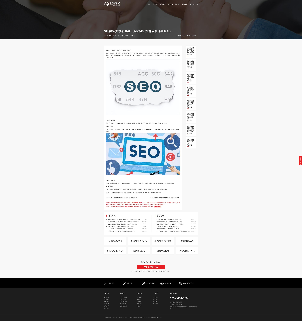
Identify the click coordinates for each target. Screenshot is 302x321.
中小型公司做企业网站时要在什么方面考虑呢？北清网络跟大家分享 (173, 231)
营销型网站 (123, 299)
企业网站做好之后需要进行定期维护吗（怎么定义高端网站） (122, 224)
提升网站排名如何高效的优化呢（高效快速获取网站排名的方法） (124, 221)
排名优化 (170, 4)
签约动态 (139, 297)
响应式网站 (106, 301)
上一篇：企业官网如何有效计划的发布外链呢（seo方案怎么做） (122, 197)
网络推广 (139, 306)
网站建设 (162, 4)
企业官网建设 (123, 297)
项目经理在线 (157, 206)
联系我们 (192, 4)
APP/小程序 (107, 308)
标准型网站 (106, 299)
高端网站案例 (123, 301)
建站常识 (139, 299)
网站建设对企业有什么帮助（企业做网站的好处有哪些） (121, 231)
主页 (183, 35)
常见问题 (193, 35)
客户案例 (177, 4)
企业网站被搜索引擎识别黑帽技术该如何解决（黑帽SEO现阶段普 (124, 219)
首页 (149, 4)
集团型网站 (106, 304)
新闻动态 (184, 4)
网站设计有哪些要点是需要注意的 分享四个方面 (168, 229)
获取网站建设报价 (151, 267)
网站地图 (155, 303)
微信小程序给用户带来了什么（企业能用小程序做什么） (170, 224)
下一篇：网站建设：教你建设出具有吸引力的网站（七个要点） (164, 197)
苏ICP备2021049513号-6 (155, 317)
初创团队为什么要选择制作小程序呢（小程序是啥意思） (121, 229)
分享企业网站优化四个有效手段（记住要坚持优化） (169, 226)
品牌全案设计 (123, 306)
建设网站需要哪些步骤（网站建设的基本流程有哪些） (170, 221)
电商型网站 (106, 306)
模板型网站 (106, 297)
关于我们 (155, 4)
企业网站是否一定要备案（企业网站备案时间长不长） (121, 226)
